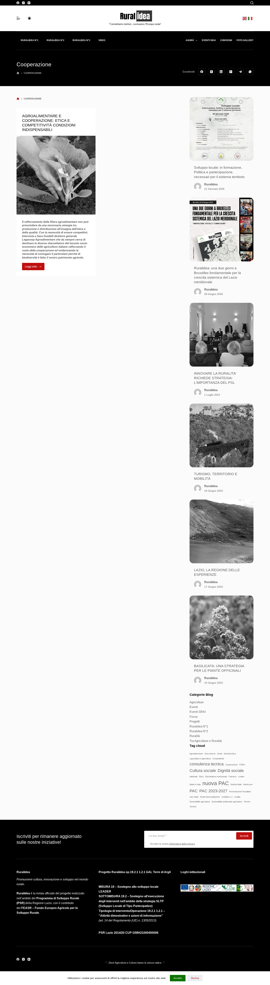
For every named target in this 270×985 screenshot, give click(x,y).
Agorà (190, 40)
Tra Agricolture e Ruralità (206, 740)
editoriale (193, 776)
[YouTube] (29, 2)
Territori (193, 806)
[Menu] (18, 18)
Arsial (219, 754)
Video (101, 40)
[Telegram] (240, 71)
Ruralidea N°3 (81, 40)
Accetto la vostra (172, 843)
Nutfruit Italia (236, 784)
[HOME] (18, 73)
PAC (194, 791)
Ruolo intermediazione (210, 797)
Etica (201, 776)
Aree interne (210, 754)
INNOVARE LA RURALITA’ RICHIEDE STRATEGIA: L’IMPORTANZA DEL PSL (215, 378)
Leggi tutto (34, 265)
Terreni (247, 802)
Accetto (178, 978)
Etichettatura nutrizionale (216, 776)
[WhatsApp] (250, 71)
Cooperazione (231, 765)
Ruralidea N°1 (29, 40)
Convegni (226, 40)
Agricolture (197, 702)
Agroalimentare (196, 754)
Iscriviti (244, 835)
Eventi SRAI (198, 711)
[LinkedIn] (221, 71)
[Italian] (250, 18)
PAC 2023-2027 (213, 791)
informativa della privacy (182, 843)
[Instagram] (23, 2)
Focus (194, 716)
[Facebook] (18, 2)
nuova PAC (215, 783)
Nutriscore (248, 784)
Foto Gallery (245, 40)
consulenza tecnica (207, 764)
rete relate (194, 797)
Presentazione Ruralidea (240, 791)
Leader (241, 776)
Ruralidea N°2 (55, 40)
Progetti (195, 721)
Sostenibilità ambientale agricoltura (227, 802)
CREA (242, 765)
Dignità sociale (231, 770)
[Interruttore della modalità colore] (29, 18)
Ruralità (195, 736)
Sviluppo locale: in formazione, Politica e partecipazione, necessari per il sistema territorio (219, 172)
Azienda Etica (230, 754)
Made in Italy (195, 784)
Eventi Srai (209, 40)
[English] (245, 18)
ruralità (237, 797)
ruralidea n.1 (227, 797)
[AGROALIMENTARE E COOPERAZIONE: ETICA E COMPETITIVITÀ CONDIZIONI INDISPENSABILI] (56, 175)
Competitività (218, 758)
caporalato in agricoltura (200, 758)
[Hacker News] (230, 71)
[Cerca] (251, 2)
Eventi (194, 707)
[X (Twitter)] (211, 71)
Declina (195, 978)
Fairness (233, 776)
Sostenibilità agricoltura (200, 802)
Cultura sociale (203, 770)
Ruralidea (211, 184)
